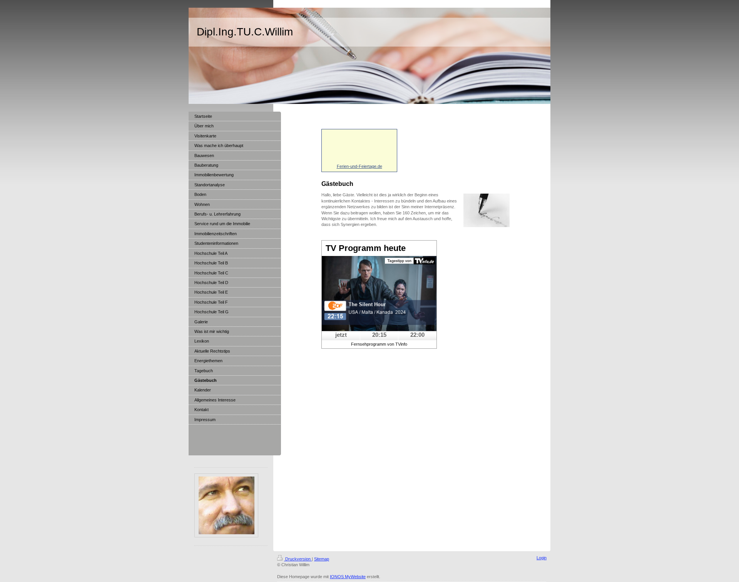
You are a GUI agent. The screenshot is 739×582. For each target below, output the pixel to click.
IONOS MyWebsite (348, 576)
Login (542, 557)
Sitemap (321, 559)
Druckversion (298, 559)
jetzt (341, 334)
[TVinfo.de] (379, 293)
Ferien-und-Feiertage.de (359, 166)
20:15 (379, 334)
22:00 (417, 334)
